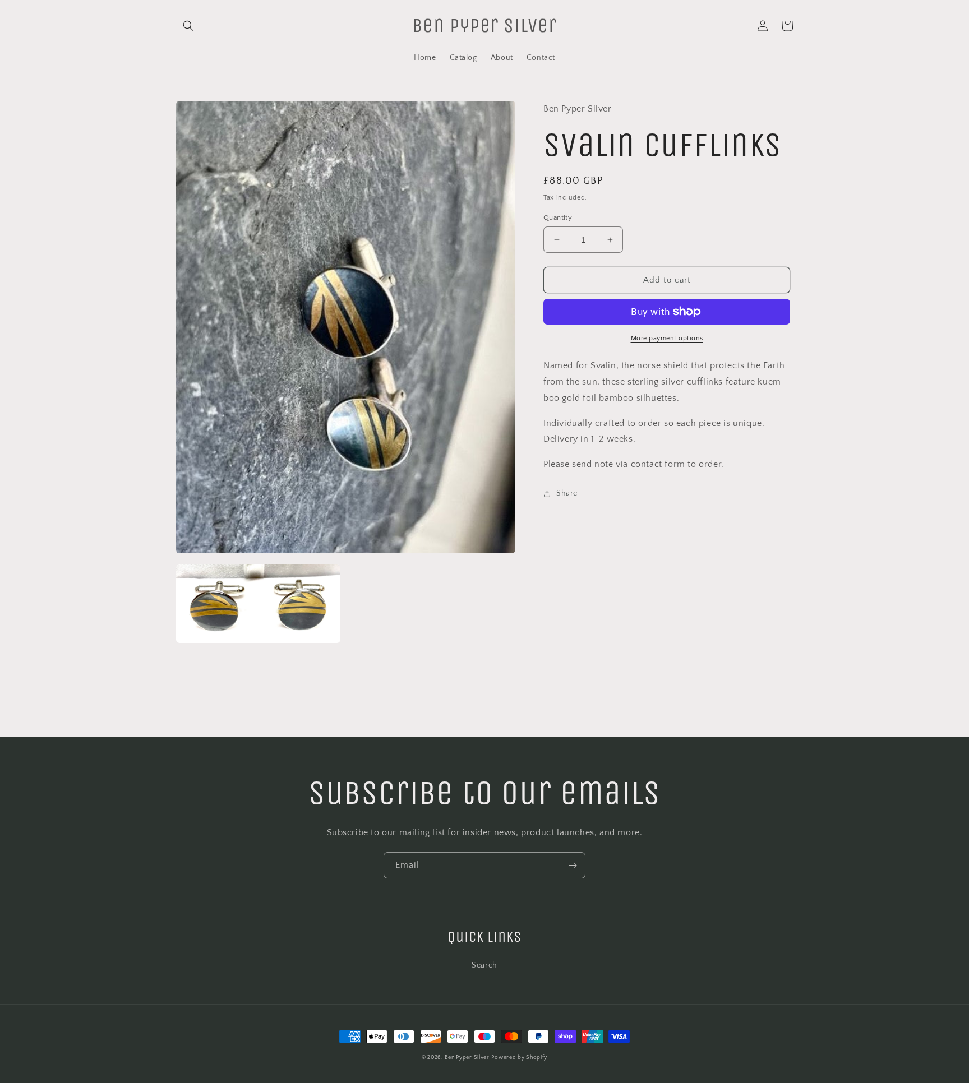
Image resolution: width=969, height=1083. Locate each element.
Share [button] (567, 493)
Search (484, 965)
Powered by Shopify (519, 1057)
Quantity (557, 217)
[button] (188, 25)
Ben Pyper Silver (467, 1057)
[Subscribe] (572, 865)
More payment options (667, 338)
